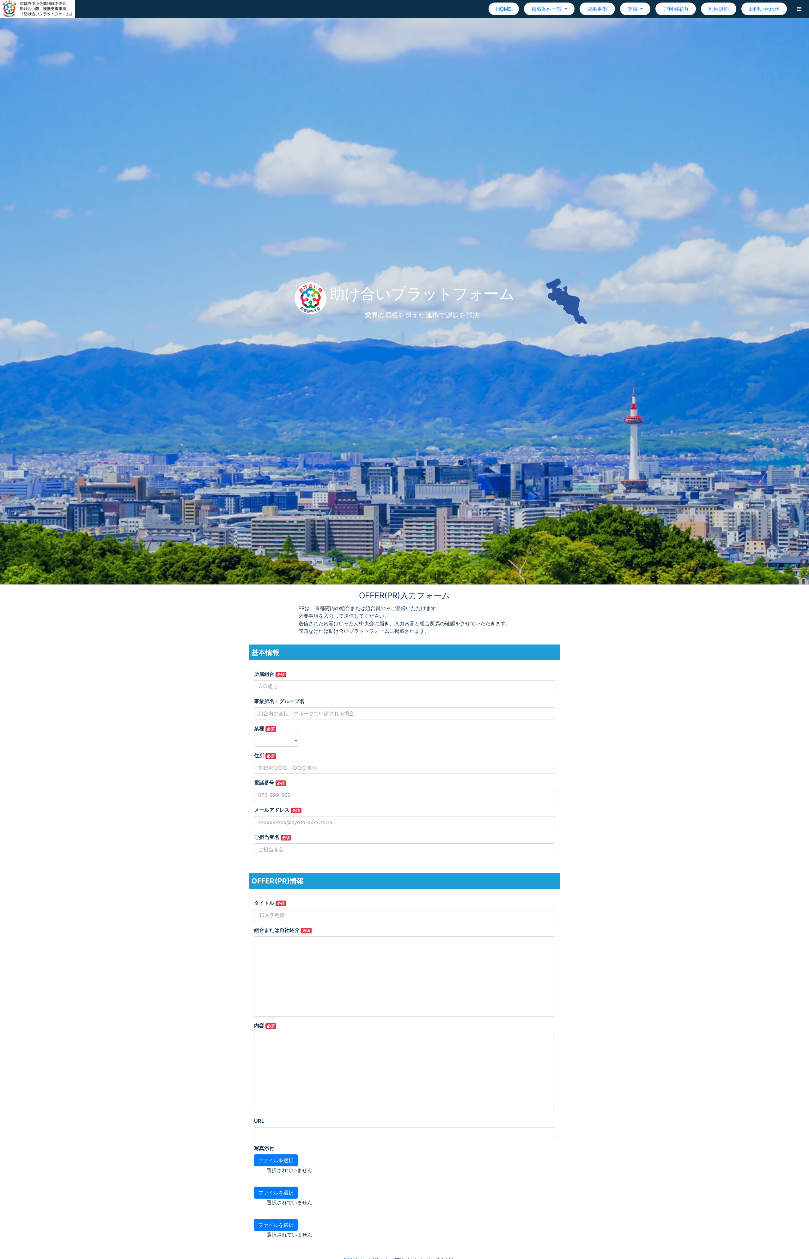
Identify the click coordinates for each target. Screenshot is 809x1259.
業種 (264, 728)
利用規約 (719, 9)
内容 (264, 1025)
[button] (799, 9)
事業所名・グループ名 (279, 701)
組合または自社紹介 (282, 930)
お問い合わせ (764, 9)
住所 (264, 755)
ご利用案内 (675, 9)
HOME (503, 9)
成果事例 (597, 9)
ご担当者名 (272, 837)
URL (259, 1121)
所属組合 (269, 674)
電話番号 (269, 782)
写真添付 (264, 1148)
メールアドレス (277, 810)
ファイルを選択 (276, 1160)
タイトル (269, 903)
